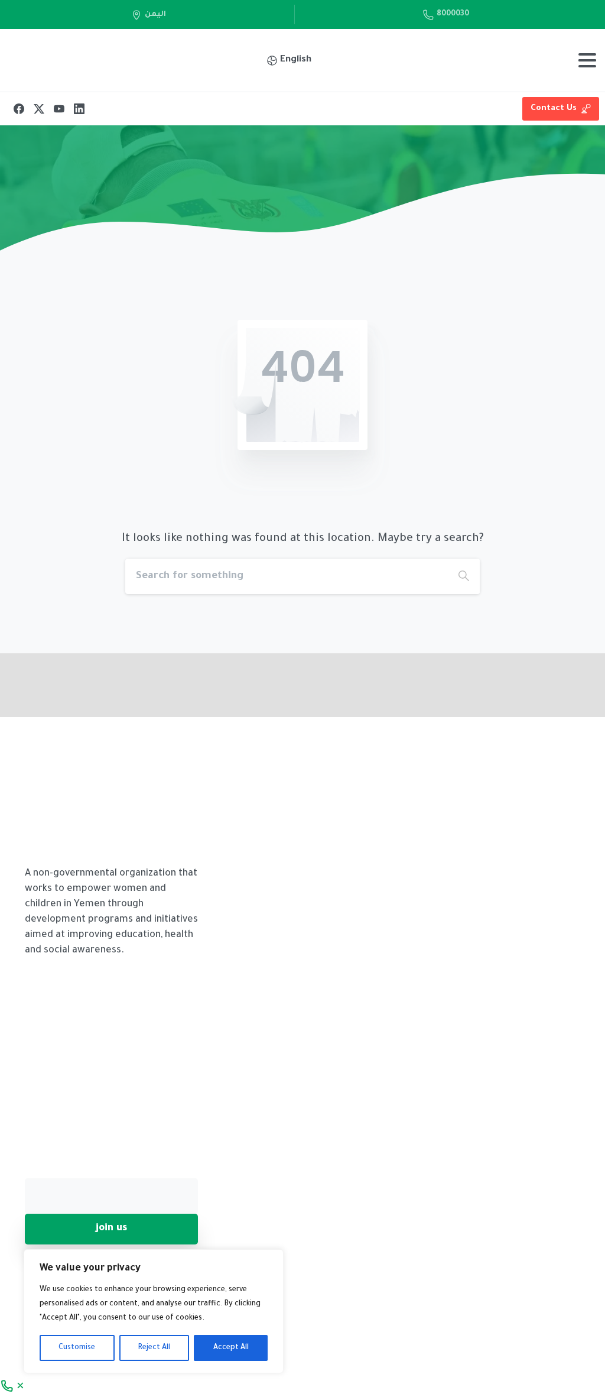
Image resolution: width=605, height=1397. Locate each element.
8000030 (453, 14)
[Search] (464, 576)
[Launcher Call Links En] (13, 1386)
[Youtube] (568, 698)
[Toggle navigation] (587, 60)
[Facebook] (19, 109)
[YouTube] (59, 109)
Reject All (154, 1348)
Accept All (231, 1348)
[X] (39, 109)
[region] (154, 1311)
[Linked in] (545, 698)
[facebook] (497, 698)
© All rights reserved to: (292, 1341)
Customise (76, 1348)
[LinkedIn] (79, 109)
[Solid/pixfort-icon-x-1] (521, 698)
